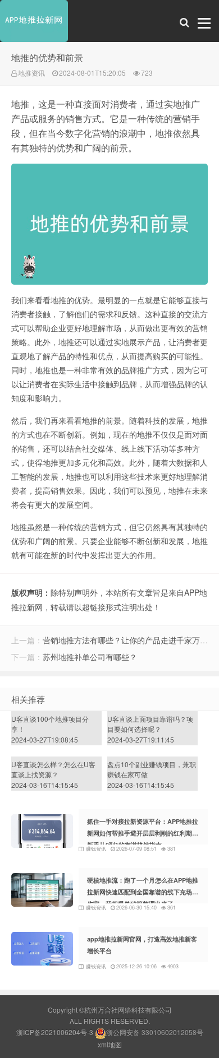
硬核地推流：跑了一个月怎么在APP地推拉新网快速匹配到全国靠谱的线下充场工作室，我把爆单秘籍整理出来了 (142, 892)
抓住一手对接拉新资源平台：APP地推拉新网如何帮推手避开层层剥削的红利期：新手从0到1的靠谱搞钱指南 (142, 833)
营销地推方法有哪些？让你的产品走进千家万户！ (129, 640)
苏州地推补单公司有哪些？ (90, 656)
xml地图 (110, 1044)
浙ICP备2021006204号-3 (54, 1032)
